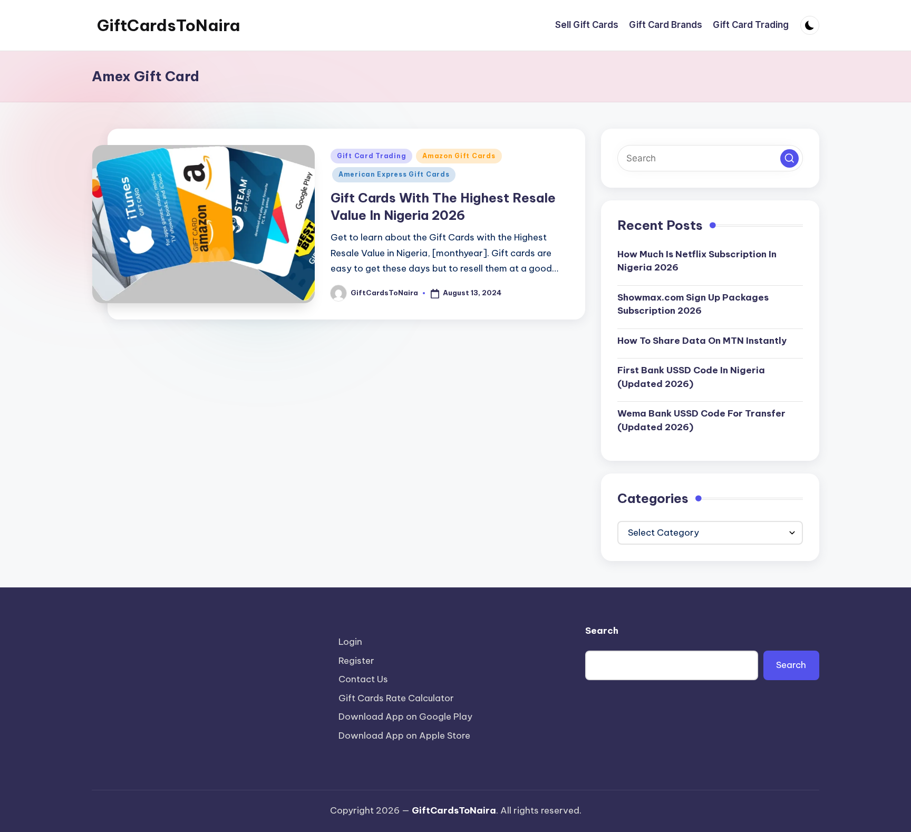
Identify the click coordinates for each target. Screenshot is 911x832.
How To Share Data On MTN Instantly (702, 340)
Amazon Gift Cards (458, 156)
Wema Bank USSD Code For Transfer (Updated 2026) (701, 420)
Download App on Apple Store (404, 735)
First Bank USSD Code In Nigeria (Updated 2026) (691, 377)
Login (350, 641)
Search (601, 630)
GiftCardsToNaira (168, 25)
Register (356, 660)
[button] (789, 158)
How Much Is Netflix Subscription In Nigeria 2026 (697, 261)
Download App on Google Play (405, 716)
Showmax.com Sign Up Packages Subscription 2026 (693, 304)
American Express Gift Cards (393, 174)
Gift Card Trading (371, 156)
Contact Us (363, 679)
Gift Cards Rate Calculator (396, 698)
